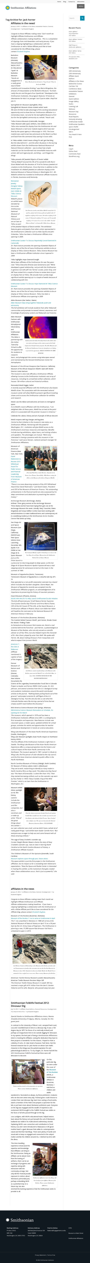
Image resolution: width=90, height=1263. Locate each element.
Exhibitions (72, 94)
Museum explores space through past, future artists (29, 859)
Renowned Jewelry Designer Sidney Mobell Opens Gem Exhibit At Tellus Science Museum (16, 188)
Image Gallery (74, 101)
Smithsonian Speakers (77, 124)
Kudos (71, 104)
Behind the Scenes (75, 84)
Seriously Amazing (75, 119)
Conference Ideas (75, 89)
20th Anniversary (75, 71)
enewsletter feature (41, 26)
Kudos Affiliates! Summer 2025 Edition (75, 40)
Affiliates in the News (29, 26)
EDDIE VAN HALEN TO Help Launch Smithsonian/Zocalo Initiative (34, 598)
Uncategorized (15, 29)
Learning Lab (73, 106)
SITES (70, 1228)
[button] (81, 6)
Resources (43, 1009)
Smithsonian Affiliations (75, 1238)
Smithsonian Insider (76, 122)
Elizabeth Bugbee (28, 29)
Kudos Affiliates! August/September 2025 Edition (73, 33)
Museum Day (73, 112)
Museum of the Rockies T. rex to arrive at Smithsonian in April (33, 918)
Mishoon (72, 109)
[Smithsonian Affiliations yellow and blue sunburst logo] (20, 9)
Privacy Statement (40, 1255)
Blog (64, 1)
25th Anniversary (75, 73)
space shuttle (73, 127)
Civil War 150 (73, 86)
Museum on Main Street (75, 1233)
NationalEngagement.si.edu (56, 1230)
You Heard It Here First (18, 1011)
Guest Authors (74, 99)
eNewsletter (81, 1)
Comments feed (74, 154)
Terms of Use (51, 1255)
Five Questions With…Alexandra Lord (75, 57)
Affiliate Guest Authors (27, 1009)
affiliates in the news (22, 888)
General (50, 26)
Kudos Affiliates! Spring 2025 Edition (75, 52)
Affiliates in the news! (23, 23)
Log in (71, 149)
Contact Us (71, 1)
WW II (71, 132)
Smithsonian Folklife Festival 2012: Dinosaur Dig (30, 1004)
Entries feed (73, 151)
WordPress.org (74, 156)
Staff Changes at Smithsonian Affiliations (75, 46)
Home (59, 1)
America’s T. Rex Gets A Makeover (15, 646)
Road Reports (74, 117)
